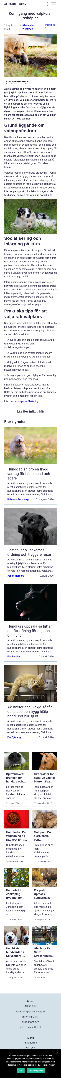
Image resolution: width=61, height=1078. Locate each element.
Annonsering (31, 1042)
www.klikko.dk (33, 1027)
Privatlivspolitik (36, 1070)
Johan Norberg (15, 575)
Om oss (30, 1047)
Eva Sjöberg (14, 737)
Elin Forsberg (14, 656)
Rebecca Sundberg (18, 499)
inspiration (50, 26)
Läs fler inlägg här (30, 411)
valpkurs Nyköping (28, 401)
